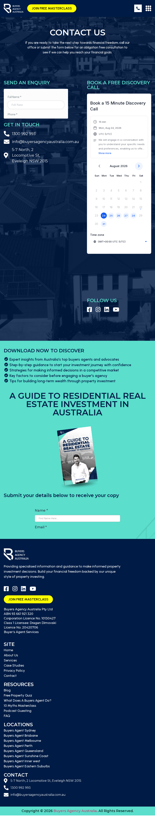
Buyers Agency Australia (75, 811)
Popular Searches (13, 817)
